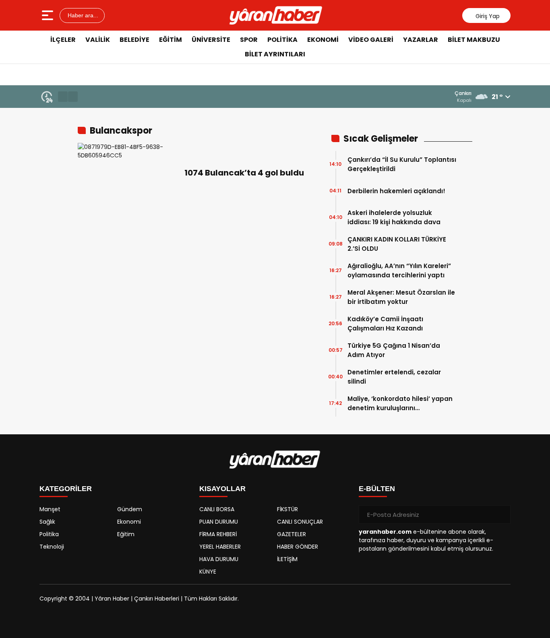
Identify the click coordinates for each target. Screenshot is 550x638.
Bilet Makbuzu (474, 39)
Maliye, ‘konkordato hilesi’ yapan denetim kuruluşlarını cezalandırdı (400, 403)
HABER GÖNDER (297, 547)
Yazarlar (420, 39)
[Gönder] (501, 514)
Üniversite (211, 39)
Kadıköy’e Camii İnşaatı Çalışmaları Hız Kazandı (385, 323)
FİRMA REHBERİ (218, 534)
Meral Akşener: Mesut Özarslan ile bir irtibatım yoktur (401, 297)
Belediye (134, 39)
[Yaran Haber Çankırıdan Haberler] (276, 15)
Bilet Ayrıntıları (275, 54)
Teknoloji (51, 547)
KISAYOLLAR (222, 489)
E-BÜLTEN (377, 489)
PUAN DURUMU (218, 522)
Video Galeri (370, 39)
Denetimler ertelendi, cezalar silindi (394, 377)
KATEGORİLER (65, 489)
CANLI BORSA (216, 509)
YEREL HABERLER (220, 547)
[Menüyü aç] (48, 15)
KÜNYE (207, 572)
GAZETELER (291, 534)
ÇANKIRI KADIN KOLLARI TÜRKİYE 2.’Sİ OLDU (396, 244)
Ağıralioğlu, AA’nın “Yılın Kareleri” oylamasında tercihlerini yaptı (399, 270)
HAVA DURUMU (218, 559)
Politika (282, 39)
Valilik (97, 39)
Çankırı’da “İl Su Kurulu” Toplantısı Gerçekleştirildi (401, 164)
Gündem (129, 509)
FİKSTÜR (287, 509)
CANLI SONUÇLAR (300, 522)
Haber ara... (82, 15)
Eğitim (170, 39)
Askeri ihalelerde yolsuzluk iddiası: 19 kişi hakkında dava (393, 217)
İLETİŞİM (287, 559)
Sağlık (47, 522)
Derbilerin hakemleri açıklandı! (396, 191)
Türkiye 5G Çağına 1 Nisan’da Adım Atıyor (393, 350)
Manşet (49, 509)
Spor (249, 39)
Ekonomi (323, 39)
